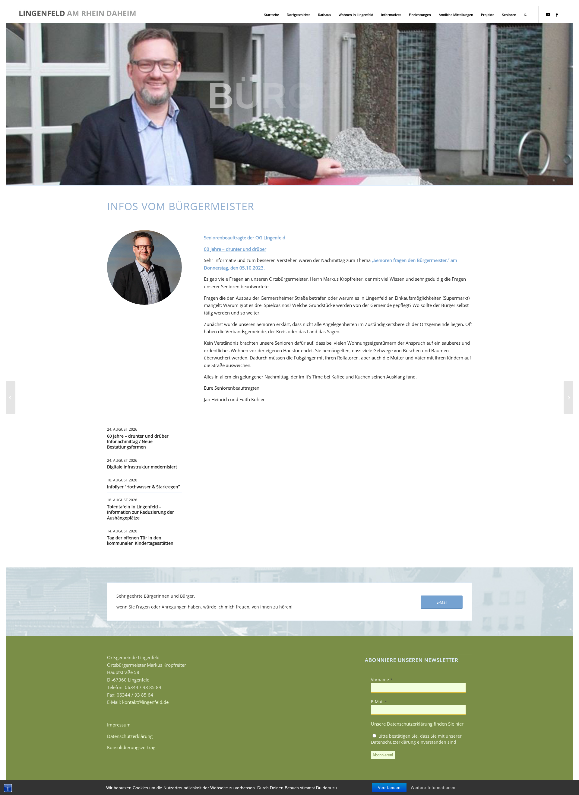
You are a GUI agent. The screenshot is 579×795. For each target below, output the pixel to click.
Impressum (119, 725)
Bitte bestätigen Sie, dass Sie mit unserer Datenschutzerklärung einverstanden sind (416, 739)
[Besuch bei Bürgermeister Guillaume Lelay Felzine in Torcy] (10, 397)
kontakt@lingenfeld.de (145, 702)
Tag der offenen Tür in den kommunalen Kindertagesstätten (140, 540)
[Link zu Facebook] (557, 14)
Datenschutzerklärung (130, 736)
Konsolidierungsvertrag (131, 747)
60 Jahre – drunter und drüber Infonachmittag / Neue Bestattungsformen (138, 441)
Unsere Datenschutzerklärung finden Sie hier (417, 724)
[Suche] (525, 14)
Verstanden (389, 787)
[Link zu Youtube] (547, 14)
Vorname (381, 679)
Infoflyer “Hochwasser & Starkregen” (143, 487)
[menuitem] (271, 14)
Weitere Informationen (433, 787)
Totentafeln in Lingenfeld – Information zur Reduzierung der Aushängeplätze (140, 512)
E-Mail (379, 701)
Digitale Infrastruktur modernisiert (142, 467)
